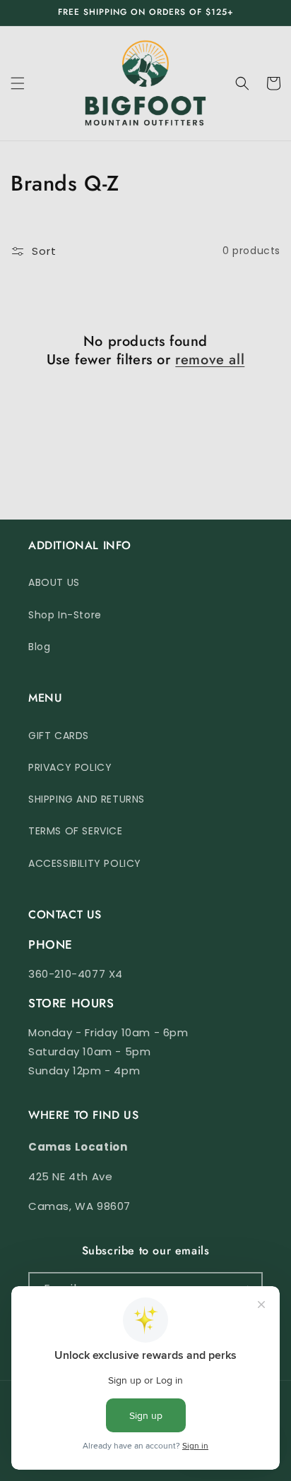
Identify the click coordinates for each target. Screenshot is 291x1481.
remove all (209, 360)
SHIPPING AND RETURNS (86, 799)
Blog (39, 647)
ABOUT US (54, 582)
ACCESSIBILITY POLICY (84, 863)
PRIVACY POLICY (70, 767)
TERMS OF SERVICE (75, 831)
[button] (17, 83)
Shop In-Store (65, 615)
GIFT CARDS (58, 735)
